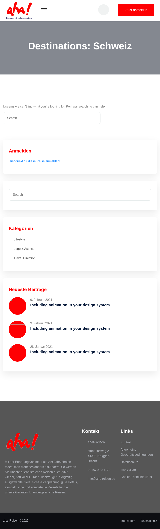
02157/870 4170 (99, 470)
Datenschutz (129, 462)
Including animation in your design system (70, 305)
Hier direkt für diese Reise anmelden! (34, 161)
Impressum (128, 469)
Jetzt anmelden (136, 10)
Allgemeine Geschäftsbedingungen (137, 452)
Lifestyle (19, 239)
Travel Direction (25, 258)
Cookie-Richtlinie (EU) (136, 477)
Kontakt (126, 442)
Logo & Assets (24, 248)
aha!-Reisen (10, 520)
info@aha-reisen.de (101, 478)
